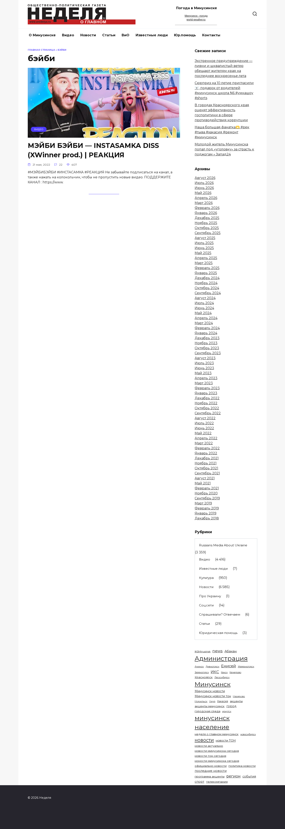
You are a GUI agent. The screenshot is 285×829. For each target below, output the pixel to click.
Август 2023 (205, 358)
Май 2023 (203, 373)
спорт (199, 782)
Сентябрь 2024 (208, 293)
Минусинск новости (210, 691)
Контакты (211, 35)
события (249, 776)
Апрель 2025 (206, 258)
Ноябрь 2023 (206, 343)
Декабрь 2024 (207, 278)
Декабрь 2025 (207, 218)
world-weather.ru (196, 19)
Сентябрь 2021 (207, 473)
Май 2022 (203, 433)
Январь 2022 (206, 453)
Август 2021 (205, 478)
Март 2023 (204, 383)
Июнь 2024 (204, 308)
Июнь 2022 (204, 428)
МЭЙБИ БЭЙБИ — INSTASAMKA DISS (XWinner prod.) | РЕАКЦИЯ (93, 150)
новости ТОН (226, 740)
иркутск (226, 711)
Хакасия (222, 701)
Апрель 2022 (206, 438)
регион (233, 776)
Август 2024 (205, 298)
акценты (236, 701)
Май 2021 (203, 483)
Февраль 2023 (207, 388)
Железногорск (246, 666)
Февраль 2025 (207, 268)
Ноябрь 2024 (206, 283)
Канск (224, 672)
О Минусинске (42, 35)
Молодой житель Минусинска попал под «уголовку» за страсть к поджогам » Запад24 (224, 149)
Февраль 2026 (207, 208)
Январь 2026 (206, 213)
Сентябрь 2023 (208, 353)
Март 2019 (203, 503)
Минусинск (213, 684)
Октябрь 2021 (206, 468)
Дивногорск (212, 666)
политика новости (242, 765)
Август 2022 (205, 418)
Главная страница (41, 49)
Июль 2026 (204, 183)
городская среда (207, 711)
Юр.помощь (185, 35)
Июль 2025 (204, 243)
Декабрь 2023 (207, 338)
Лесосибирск (222, 677)
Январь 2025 (206, 273)
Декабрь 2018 (207, 518)
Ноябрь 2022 (206, 403)
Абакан (230, 651)
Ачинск (199, 666)
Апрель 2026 (206, 198)
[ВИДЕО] (104, 135)
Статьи (108, 35)
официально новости (211, 765)
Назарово (239, 696)
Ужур (212, 701)
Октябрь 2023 (207, 348)
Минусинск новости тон (213, 696)
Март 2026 (204, 203)
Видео (68, 35)
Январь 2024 (206, 333)
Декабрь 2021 (207, 458)
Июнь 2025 (204, 248)
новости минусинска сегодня (217, 750)
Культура (206, 578)
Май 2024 (203, 313)
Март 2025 (204, 263)
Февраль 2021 (207, 488)
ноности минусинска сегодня (217, 760)
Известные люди (152, 35)
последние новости (211, 771)
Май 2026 (203, 193)
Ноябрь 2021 (206, 463)
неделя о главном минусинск (216, 734)
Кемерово (235, 672)
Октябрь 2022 (207, 408)
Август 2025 (205, 238)
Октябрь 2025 (207, 228)
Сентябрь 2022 (208, 413)
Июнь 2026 (204, 188)
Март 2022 (204, 443)
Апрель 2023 (206, 378)
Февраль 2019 (207, 508)
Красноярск (204, 677)
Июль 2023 (204, 363)
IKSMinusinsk (203, 651)
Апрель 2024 (206, 318)
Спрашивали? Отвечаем (219, 614)
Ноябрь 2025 (206, 223)
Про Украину (210, 596)
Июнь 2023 (204, 368)
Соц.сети (206, 605)
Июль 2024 (204, 303)
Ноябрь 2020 (206, 493)
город (231, 706)
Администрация (221, 658)
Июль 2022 (204, 423)
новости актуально (209, 745)
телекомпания (217, 781)
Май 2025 (203, 253)
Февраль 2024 (207, 328)
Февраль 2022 (207, 448)
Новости (88, 35)
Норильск (201, 701)
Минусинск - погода (196, 15)
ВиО (125, 35)
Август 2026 (205, 178)
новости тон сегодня (210, 755)
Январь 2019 (205, 513)
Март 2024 (204, 323)
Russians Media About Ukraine (223, 545)
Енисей (228, 666)
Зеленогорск (202, 672)
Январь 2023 (206, 393)
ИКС (215, 671)
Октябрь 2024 (207, 288)
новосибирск (248, 734)
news (217, 651)
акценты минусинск (209, 706)
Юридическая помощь (218, 633)
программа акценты (209, 776)
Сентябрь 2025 (208, 233)
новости (204, 740)
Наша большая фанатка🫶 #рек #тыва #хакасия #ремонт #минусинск (222, 132)
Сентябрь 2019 (207, 498)
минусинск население (212, 722)
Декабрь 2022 (207, 398)
